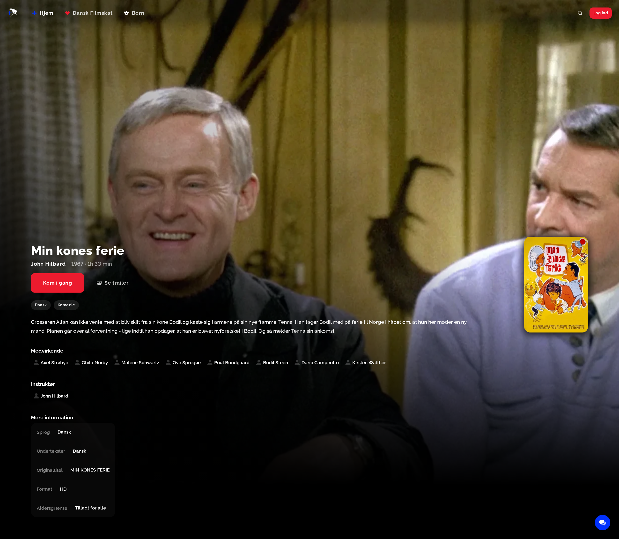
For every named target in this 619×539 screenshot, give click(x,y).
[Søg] (580, 13)
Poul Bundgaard (232, 362)
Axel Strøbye (54, 362)
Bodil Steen (275, 362)
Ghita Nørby (95, 362)
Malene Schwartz (140, 362)
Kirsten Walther (369, 362)
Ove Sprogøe (187, 362)
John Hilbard (54, 396)
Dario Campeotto (320, 362)
